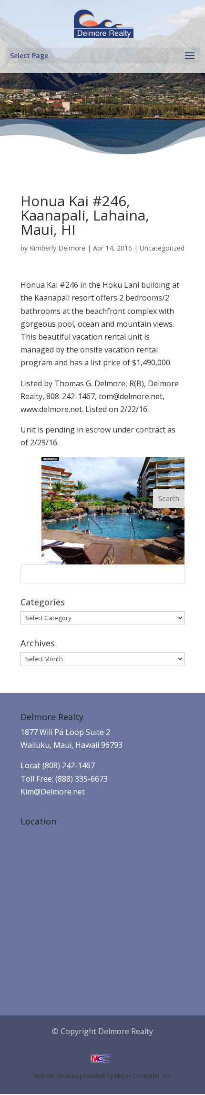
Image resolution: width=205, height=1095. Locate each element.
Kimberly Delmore (57, 247)
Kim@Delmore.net (52, 791)
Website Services (55, 1076)
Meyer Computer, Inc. (143, 1076)
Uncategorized (162, 247)
